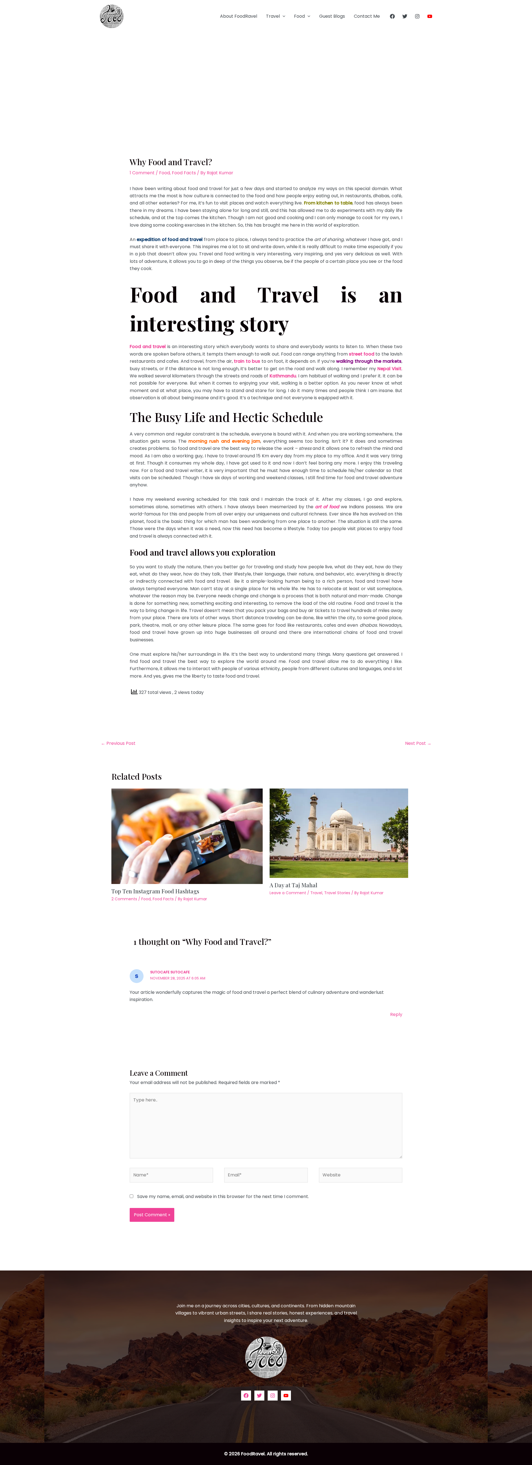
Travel (273, 16)
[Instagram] (417, 16)
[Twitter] (404, 16)
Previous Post (118, 743)
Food (299, 16)
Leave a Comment (288, 893)
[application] (282, 16)
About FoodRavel (238, 16)
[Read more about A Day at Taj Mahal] (339, 832)
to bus (253, 361)
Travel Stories (337, 893)
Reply (396, 1014)
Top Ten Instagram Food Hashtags (155, 891)
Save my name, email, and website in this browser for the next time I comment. (223, 1196)
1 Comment (142, 173)
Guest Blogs (332, 16)
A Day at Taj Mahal (293, 885)
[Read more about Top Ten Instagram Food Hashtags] (187, 836)
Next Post (418, 743)
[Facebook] (392, 16)
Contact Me (367, 16)
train (239, 361)
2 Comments (124, 899)
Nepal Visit (389, 368)
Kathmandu (283, 376)
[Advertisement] (266, 74)
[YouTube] (429, 16)
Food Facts (184, 173)
